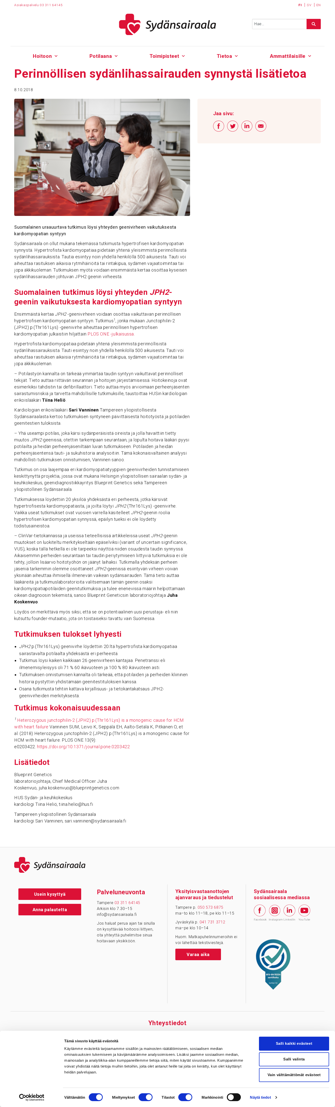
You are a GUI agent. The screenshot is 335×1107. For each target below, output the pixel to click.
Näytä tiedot (260, 1097)
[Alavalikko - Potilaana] (116, 55)
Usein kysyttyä (49, 894)
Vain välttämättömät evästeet (294, 1075)
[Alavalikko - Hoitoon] (56, 55)
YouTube (304, 919)
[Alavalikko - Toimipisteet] (183, 55)
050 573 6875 (210, 907)
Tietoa (224, 56)
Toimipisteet (164, 56)
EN (318, 5)
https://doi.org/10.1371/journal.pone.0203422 (83, 746)
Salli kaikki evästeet (294, 1043)
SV (309, 5)
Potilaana (101, 56)
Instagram (275, 919)
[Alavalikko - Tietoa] (236, 55)
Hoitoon (42, 56)
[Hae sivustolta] (314, 24)
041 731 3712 (212, 922)
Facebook (260, 919)
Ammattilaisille (287, 56)
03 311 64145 (51, 5)
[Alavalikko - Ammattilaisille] (309, 55)
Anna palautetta (50, 909)
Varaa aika (198, 954)
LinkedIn (289, 919)
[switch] (146, 1097)
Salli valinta (294, 1059)
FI (300, 5)
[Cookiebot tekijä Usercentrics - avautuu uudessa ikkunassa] (31, 1097)
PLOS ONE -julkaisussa (111, 333)
